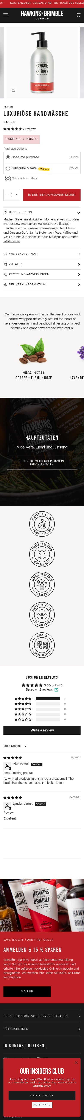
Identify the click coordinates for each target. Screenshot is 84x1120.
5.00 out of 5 (53, 685)
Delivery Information (27, 284)
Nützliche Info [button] (15, 1029)
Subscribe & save (30, 168)
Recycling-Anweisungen (29, 274)
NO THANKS (42, 1105)
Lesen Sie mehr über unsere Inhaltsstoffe (42, 462)
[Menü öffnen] (9, 15)
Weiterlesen (11, 241)
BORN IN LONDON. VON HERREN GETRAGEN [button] (35, 1016)
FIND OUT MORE (42, 1095)
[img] (12, 758)
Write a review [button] (42, 730)
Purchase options (15, 148)
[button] (13, 129)
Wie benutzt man (23, 254)
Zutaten (16, 264)
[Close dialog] (76, 1062)
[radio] (8, 157)
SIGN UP (27, 991)
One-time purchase (25, 157)
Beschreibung (20, 212)
